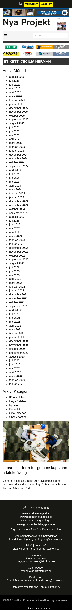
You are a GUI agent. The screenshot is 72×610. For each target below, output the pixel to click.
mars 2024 (15, 189)
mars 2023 (15, 236)
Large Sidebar (17, 401)
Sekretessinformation (37, 608)
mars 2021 (15, 329)
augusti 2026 (17, 76)
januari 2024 (16, 197)
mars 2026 (15, 96)
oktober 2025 (17, 115)
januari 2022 (16, 290)
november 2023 (18, 205)
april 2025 (15, 139)
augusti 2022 (17, 263)
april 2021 (15, 325)
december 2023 (18, 201)
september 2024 (18, 166)
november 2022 (18, 251)
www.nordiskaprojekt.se (36, 513)
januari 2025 (16, 150)
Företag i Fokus (18, 397)
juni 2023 (14, 224)
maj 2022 (14, 275)
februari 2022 (17, 286)
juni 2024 (14, 177)
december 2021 (18, 294)
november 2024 (18, 158)
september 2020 (18, 352)
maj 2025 (14, 135)
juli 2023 (14, 220)
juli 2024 (14, 174)
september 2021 (18, 306)
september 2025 (18, 119)
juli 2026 (14, 80)
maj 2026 (14, 88)
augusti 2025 (17, 123)
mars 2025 (15, 142)
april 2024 (15, 185)
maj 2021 (14, 321)
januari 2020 (16, 384)
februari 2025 (17, 146)
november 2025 (18, 111)
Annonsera (46, 4)
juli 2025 (14, 127)
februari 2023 (17, 240)
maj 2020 (14, 368)
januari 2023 (16, 244)
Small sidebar (17, 413)
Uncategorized (18, 417)
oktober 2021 (17, 302)
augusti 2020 (17, 356)
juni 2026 (14, 84)
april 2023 (15, 232)
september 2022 (18, 259)
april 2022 (15, 278)
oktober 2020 (17, 348)
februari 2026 (17, 100)
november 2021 (18, 298)
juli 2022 (14, 267)
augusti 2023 (17, 216)
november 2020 (18, 345)
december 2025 (18, 108)
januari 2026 (16, 104)
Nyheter (14, 405)
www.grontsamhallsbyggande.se (36, 524)
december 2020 (18, 341)
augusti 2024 (17, 170)
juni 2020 (14, 364)
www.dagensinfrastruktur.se (36, 516)
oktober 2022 (17, 255)
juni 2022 (14, 271)
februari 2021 (17, 333)
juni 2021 (14, 317)
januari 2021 (16, 337)
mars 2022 (15, 282)
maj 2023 (14, 228)
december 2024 (18, 154)
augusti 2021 (17, 310)
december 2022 (18, 247)
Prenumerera (31, 4)
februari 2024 (17, 193)
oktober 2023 (17, 209)
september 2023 (18, 213)
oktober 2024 (17, 162)
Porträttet (14, 409)
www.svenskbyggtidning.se (36, 520)
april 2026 (15, 92)
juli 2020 (14, 360)
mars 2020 (15, 376)
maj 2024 (14, 181)
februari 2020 (17, 380)
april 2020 (15, 372)
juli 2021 (14, 314)
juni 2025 (14, 131)
